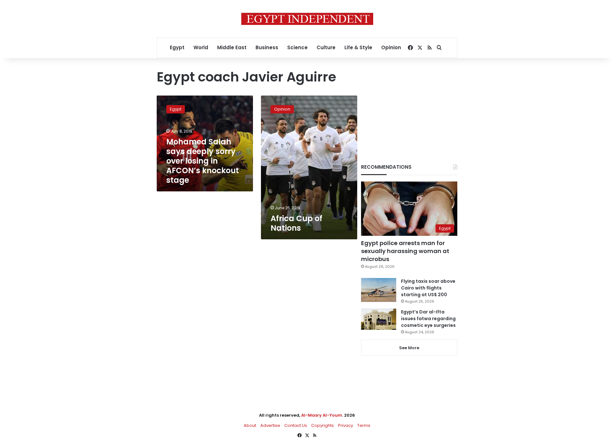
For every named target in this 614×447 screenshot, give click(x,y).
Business (267, 47)
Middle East (232, 47)
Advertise (270, 425)
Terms (363, 425)
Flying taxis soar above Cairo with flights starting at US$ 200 (428, 288)
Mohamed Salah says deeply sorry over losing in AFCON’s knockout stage (202, 160)
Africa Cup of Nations (296, 223)
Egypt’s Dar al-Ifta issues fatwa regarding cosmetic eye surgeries (428, 318)
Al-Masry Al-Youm (321, 415)
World (200, 47)
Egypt (177, 47)
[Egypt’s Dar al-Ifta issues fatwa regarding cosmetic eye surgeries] (378, 319)
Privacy (345, 425)
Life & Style (358, 47)
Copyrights (322, 425)
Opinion (391, 47)
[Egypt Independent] (307, 19)
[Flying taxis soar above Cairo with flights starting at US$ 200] (378, 290)
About (250, 425)
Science (297, 47)
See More (409, 348)
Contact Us (295, 425)
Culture (326, 47)
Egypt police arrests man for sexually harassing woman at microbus (405, 251)
